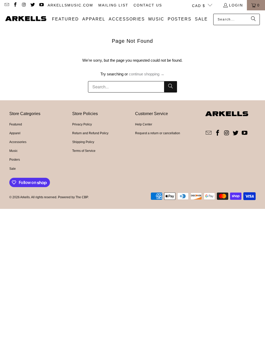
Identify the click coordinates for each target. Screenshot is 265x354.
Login (236, 5)
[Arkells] (26, 19)
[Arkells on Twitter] (32, 5)
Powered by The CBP (73, 197)
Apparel (14, 133)
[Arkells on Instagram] (23, 5)
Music (13, 151)
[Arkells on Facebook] (15, 5)
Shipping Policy (83, 142)
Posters (14, 159)
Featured (15, 124)
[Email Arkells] (6, 5)
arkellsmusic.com (70, 5)
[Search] (253, 19)
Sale (12, 169)
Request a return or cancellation (157, 133)
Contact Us (148, 5)
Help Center (143, 124)
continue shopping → (146, 74)
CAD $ (198, 6)
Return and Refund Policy (90, 133)
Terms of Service (83, 151)
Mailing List (113, 5)
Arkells (25, 197)
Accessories (17, 142)
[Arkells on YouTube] (41, 5)
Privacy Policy (82, 124)
